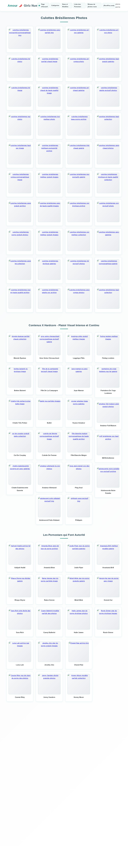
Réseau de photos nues (92, 5)
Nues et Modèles (65, 5)
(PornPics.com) (109, 5)
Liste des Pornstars (77, 5)
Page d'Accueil (44, 5)
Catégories (55, 5)
